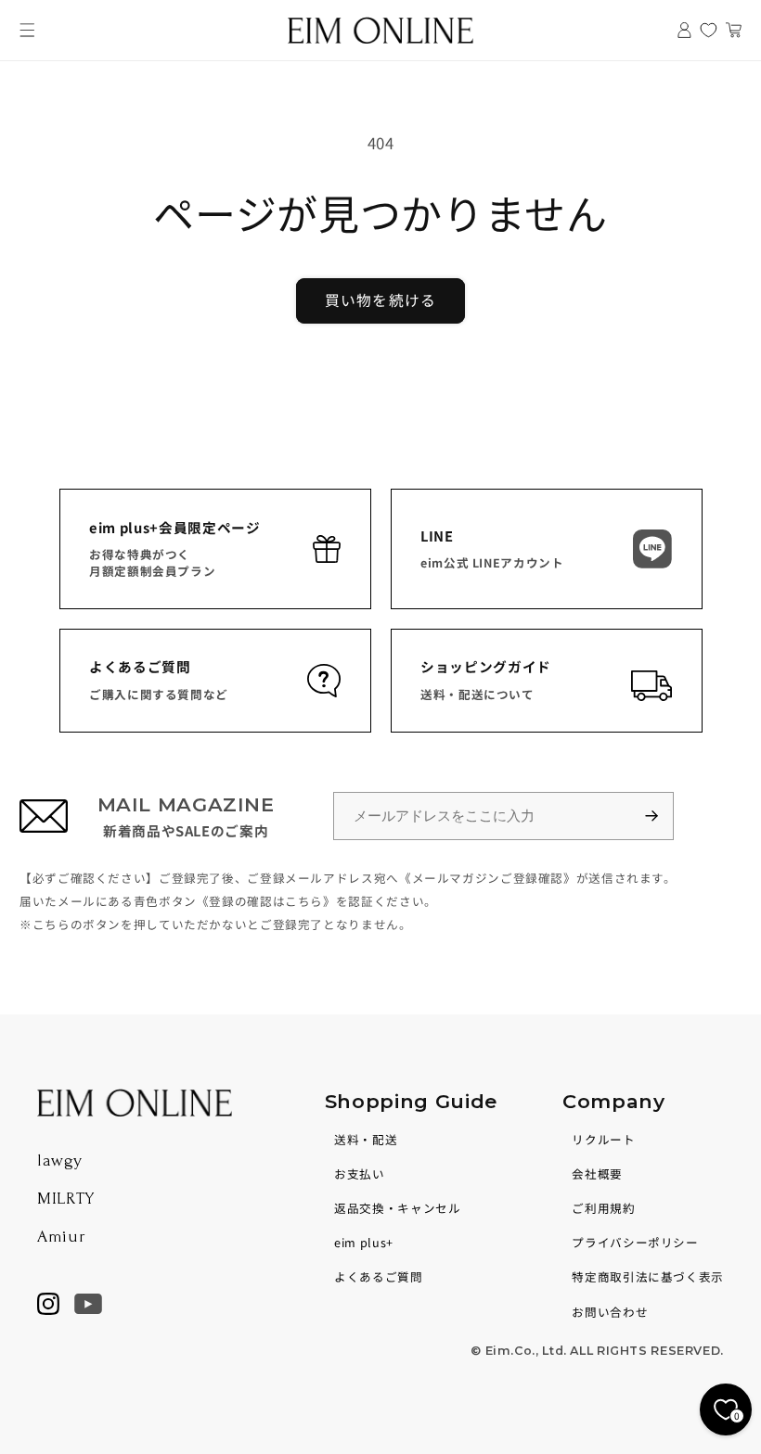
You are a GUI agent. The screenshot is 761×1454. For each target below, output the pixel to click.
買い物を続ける (380, 300)
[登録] (660, 816)
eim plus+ (363, 1242)
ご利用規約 (603, 1208)
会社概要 (597, 1173)
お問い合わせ (610, 1311)
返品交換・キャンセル (397, 1208)
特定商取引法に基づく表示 (648, 1276)
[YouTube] (88, 1304)
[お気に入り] (708, 30)
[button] (27, 30)
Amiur (61, 1236)
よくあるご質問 (378, 1276)
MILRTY (66, 1198)
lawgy (59, 1160)
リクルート (603, 1139)
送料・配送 (365, 1139)
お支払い (359, 1173)
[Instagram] (48, 1304)
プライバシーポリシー (635, 1242)
